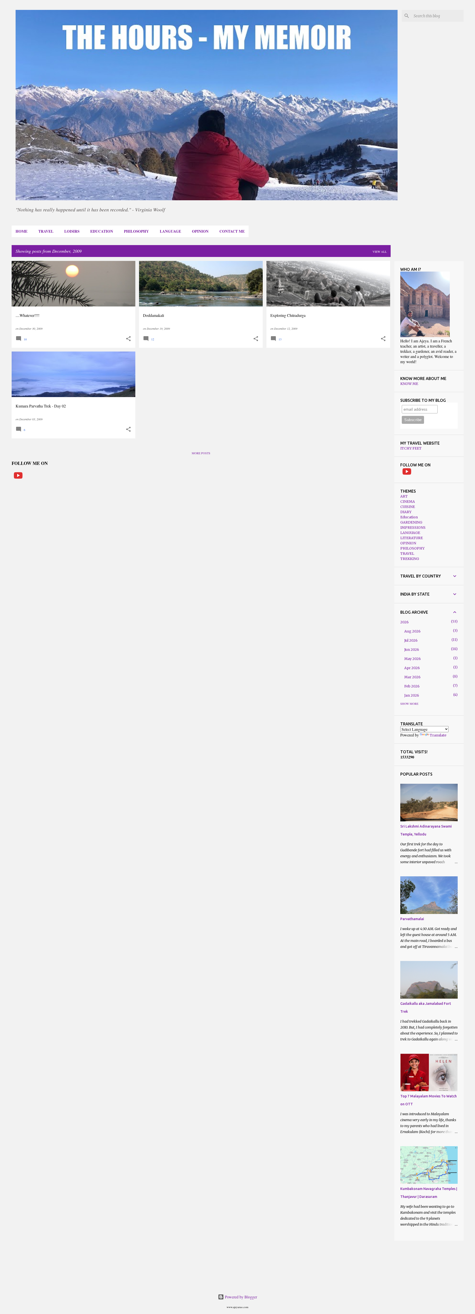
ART (404, 496)
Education (409, 517)
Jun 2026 (411, 649)
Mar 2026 (412, 677)
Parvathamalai (412, 919)
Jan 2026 (411, 695)
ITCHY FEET (411, 448)
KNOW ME (409, 383)
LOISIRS (71, 231)
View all (380, 251)
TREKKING (409, 558)
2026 (404, 622)
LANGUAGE (170, 231)
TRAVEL (45, 231)
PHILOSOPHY (136, 231)
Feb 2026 (412, 686)
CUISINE (407, 507)
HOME (21, 231)
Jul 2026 (411, 640)
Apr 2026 (412, 668)
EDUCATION (101, 231)
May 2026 (412, 659)
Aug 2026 (412, 631)
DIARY (405, 512)
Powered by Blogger (240, 1296)
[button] (128, 339)
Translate (438, 735)
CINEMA (407, 501)
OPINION (200, 231)
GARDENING (411, 522)
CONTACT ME (232, 231)
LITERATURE (411, 538)
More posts (201, 453)
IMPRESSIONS (413, 527)
